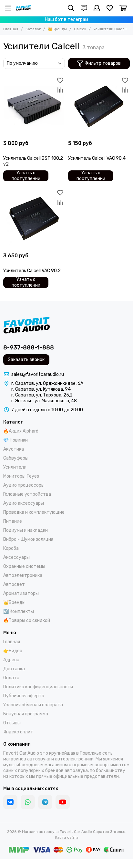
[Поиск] (71, 8)
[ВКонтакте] (10, 802)
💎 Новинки (15, 440)
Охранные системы (24, 566)
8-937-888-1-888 (28, 347)
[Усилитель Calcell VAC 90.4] (99, 106)
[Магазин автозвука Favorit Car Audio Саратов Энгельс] (23, 8)
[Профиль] (96, 8)
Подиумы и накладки (25, 530)
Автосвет (14, 584)
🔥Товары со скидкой (26, 620)
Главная (10, 29)
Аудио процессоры (24, 485)
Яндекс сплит (18, 732)
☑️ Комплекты (18, 611)
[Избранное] (60, 80)
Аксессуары (16, 557)
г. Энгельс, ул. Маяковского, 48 (44, 401)
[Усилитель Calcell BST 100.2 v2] (34, 106)
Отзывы (12, 723)
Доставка (14, 669)
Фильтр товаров (103, 63)
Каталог (33, 29)
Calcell (80, 29)
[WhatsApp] (28, 802)
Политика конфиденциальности (38, 687)
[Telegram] (45, 802)
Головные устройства (27, 494)
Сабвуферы (15, 458)
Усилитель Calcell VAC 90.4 (97, 158)
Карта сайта (66, 837)
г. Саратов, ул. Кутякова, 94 (41, 389)
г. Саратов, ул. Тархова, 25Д (42, 395)
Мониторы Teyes (21, 476)
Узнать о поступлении (26, 175)
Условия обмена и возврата (33, 705)
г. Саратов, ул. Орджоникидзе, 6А (47, 383)
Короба (11, 548)
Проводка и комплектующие (34, 512)
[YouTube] (63, 802)
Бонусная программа (25, 714)
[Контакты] (83, 8)
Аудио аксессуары (23, 503)
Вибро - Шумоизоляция (28, 539)
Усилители (14, 467)
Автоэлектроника (22, 575)
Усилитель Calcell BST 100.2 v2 (33, 161)
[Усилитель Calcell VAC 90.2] (34, 218)
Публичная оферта (23, 696)
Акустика (13, 449)
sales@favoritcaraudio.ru (37, 374)
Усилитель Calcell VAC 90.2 (32, 270)
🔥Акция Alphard (20, 431)
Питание (12, 521)
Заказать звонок (26, 359)
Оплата (11, 678)
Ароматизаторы (21, 593)
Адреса (11, 660)
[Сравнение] (60, 90)
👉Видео (12, 651)
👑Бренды (57, 29)
